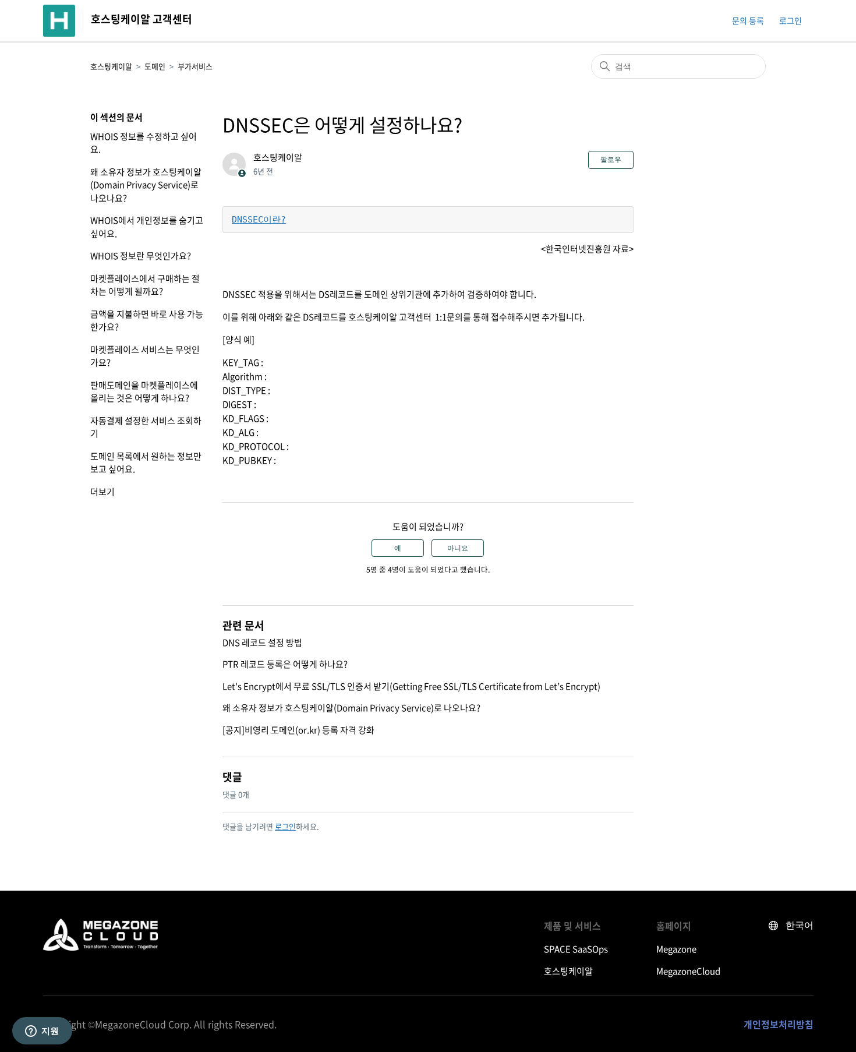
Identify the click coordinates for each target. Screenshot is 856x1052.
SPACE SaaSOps (576, 948)
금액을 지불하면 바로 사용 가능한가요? (146, 321)
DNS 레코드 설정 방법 (262, 642)
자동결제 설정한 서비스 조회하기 (145, 427)
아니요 (457, 548)
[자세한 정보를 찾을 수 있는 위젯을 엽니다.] (42, 1031)
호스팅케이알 (111, 66)
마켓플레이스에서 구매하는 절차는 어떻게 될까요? (145, 285)
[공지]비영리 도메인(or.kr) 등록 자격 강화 (298, 729)
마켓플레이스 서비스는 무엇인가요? (145, 356)
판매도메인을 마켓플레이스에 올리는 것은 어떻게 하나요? (144, 392)
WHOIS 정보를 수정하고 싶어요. (143, 143)
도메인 (154, 66)
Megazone (676, 948)
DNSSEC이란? (259, 219)
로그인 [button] (790, 20)
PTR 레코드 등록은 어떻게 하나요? (285, 664)
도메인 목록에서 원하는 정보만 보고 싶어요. (145, 463)
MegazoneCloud (688, 971)
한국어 (799, 925)
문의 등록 (748, 20)
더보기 (102, 491)
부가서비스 (195, 66)
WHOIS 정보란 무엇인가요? (140, 255)
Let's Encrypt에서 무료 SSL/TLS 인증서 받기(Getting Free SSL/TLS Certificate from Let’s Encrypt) (411, 686)
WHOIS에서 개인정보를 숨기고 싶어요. (146, 227)
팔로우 (610, 160)
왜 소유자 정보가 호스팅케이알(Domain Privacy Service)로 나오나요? (145, 184)
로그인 (285, 826)
